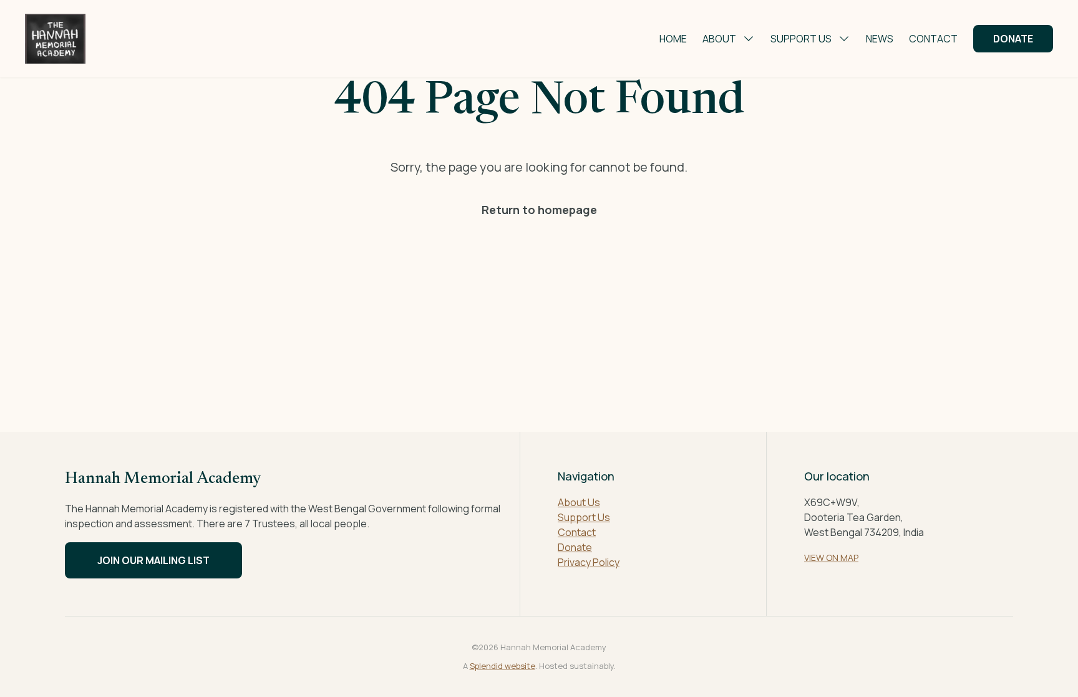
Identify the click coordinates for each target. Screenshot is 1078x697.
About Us (579, 502)
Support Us (801, 39)
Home (673, 39)
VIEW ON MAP (831, 557)
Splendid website (502, 665)
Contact (933, 39)
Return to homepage (539, 209)
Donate (1013, 39)
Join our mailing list (153, 560)
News (879, 39)
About (719, 39)
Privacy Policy (588, 562)
